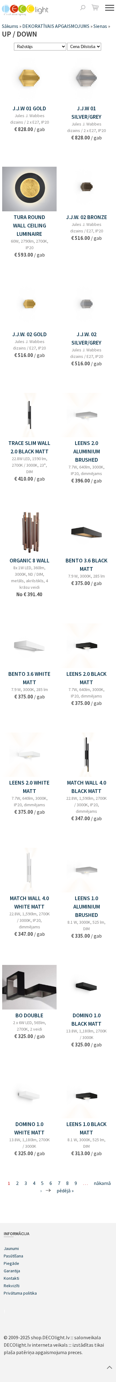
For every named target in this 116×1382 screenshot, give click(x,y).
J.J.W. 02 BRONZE (86, 217)
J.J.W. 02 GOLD (29, 334)
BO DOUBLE (29, 1015)
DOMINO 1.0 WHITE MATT (29, 1128)
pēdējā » (65, 1190)
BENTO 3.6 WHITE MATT (29, 678)
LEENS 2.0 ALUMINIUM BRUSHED (86, 451)
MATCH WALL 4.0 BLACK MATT (86, 786)
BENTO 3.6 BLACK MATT (86, 564)
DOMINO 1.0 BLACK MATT (86, 1019)
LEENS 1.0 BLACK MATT (86, 1128)
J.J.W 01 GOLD (29, 108)
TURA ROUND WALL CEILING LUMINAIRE (29, 225)
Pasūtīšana (13, 1256)
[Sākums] (25, 10)
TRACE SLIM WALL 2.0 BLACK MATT (29, 447)
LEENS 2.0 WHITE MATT (29, 786)
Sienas (100, 26)
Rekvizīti (11, 1285)
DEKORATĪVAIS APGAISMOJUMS (55, 26)
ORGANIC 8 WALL (29, 560)
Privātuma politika (20, 1293)
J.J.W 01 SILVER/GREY (86, 112)
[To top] (109, 1367)
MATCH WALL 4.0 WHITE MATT (29, 902)
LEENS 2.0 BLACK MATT (86, 678)
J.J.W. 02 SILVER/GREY (86, 338)
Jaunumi (11, 1248)
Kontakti (11, 1278)
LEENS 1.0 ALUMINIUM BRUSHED (86, 906)
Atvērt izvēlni (109, 8)
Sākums (10, 26)
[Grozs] (95, 7)
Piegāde (11, 1263)
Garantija (12, 1271)
